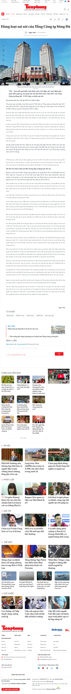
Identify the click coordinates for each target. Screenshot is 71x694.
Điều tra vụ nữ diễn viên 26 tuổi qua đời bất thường (34, 531)
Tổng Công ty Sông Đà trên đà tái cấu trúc (23, 329)
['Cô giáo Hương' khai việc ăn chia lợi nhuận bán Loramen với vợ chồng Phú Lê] (12, 488)
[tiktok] (48, 668)
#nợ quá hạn (49, 315)
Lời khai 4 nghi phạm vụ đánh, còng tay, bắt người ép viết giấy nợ (58, 500)
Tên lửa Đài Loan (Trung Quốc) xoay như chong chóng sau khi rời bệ (8, 585)
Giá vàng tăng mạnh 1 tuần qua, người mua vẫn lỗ (23, 427)
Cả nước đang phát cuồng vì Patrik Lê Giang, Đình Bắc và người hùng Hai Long (58, 532)
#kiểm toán (20, 315)
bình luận (62, 19)
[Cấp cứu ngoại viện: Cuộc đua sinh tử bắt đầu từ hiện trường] (35, 602)
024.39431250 (7, 659)
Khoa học (43, 647)
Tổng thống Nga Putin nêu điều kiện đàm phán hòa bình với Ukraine (35, 563)
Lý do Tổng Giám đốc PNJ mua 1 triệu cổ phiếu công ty (7, 428)
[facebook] (65, 1)
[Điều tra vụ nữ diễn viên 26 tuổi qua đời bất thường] (35, 520)
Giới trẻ (43, 14)
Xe (67, 14)
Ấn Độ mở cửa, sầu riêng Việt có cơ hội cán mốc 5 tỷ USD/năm (7, 388)
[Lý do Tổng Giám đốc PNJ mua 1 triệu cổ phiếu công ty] (7, 419)
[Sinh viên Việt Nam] (57, 630)
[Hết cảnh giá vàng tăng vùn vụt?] (38, 399)
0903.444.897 (7, 667)
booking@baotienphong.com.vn (48, 659)
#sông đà (10, 315)
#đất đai (40, 315)
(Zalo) (50, 657)
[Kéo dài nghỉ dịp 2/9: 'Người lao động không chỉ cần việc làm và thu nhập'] (38, 419)
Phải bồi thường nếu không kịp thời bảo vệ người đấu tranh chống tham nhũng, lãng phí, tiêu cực (11, 468)
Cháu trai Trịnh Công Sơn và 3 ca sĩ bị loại (11, 530)
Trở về (3, 65)
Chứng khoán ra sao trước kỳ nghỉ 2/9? (23, 387)
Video (3, 635)
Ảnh (28, 635)
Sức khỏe (31, 14)
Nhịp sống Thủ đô (45, 650)
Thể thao (55, 14)
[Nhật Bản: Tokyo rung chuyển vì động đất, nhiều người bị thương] (59, 551)
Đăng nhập (9, 344)
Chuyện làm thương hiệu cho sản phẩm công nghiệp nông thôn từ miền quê (38, 389)
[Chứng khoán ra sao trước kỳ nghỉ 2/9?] (23, 379)
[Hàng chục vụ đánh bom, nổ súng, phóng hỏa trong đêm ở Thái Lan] (12, 551)
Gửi (59, 354)
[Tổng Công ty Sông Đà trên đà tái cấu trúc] (58, 330)
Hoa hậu (55, 647)
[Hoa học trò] (67, 630)
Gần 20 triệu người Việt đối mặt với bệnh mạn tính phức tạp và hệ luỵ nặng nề (58, 615)
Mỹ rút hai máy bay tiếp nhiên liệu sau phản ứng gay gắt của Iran (62, 585)
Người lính (62, 14)
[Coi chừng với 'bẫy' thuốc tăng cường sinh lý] (12, 602)
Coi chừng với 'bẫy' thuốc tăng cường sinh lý (10, 614)
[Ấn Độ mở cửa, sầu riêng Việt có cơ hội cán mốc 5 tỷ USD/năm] (7, 379)
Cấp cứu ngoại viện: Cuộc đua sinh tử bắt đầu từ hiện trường (35, 614)
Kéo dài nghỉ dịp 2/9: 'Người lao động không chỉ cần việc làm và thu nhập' (38, 429)
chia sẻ (50, 19)
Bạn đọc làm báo (11, 689)
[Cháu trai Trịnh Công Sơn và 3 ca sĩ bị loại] (12, 520)
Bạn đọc (3, 650)
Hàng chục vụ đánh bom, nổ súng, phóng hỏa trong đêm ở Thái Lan (11, 563)
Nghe (3, 45)
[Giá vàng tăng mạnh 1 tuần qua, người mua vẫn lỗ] (23, 419)
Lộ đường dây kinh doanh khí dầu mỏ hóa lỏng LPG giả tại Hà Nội (23, 409)
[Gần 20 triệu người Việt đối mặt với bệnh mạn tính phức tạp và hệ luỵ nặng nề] (59, 602)
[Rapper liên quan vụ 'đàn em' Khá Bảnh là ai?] (35, 488)
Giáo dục (29, 647)
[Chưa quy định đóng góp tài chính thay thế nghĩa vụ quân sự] (59, 454)
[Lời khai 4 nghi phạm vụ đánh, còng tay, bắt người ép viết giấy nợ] (59, 488)
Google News (66, 19)
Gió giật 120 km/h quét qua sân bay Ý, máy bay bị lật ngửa (26, 584)
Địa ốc (25, 14)
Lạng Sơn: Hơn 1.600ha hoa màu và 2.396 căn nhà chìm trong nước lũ (34, 467)
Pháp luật (49, 14)
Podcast (43, 635)
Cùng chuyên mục (11, 373)
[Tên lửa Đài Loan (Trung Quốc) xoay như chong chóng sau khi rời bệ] (8, 576)
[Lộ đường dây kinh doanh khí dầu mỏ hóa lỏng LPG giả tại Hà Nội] (23, 399)
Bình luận (3, 60)
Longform (57, 635)
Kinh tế (13, 14)
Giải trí (7, 511)
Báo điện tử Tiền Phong (35, 7)
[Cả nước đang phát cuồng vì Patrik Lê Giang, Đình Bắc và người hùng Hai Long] (59, 520)
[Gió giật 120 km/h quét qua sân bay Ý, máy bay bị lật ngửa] (26, 576)
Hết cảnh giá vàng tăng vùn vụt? (37, 407)
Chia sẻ (3, 50)
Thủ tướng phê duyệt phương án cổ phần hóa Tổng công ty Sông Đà (34, 336)
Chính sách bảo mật (18, 674)
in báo (58, 19)
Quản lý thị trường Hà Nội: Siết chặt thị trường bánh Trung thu (6, 409)
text (54, 19)
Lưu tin (3, 55)
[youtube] (68, 1)
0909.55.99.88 (44, 657)
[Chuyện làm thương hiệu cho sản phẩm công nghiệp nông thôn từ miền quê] (38, 379)
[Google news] (58, 668)
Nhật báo (17, 635)
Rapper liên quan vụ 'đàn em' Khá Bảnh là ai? (35, 500)
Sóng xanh (19, 14)
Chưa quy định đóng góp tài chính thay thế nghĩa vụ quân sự (58, 466)
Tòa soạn (4, 655)
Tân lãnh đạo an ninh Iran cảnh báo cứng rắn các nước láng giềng (44, 585)
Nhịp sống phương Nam (59, 650)
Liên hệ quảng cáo (44, 655)
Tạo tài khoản (21, 344)
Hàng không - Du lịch (20, 650)
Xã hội (7, 14)
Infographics (6, 638)
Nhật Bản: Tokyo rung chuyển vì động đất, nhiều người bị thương (59, 563)
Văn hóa (3, 647)
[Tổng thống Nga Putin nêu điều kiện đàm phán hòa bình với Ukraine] (35, 551)
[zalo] (53, 668)
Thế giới (37, 14)
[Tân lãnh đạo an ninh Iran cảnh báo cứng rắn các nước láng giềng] (44, 576)
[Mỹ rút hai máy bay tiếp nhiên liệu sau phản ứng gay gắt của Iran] (62, 576)
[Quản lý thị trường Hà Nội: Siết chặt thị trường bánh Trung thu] (7, 399)
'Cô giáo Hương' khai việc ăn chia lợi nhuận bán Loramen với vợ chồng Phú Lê (11, 501)
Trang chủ (2, 14)
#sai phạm (30, 315)
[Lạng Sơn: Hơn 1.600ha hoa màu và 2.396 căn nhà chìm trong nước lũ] (35, 454)
